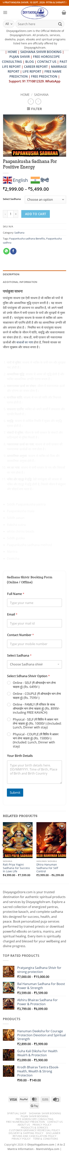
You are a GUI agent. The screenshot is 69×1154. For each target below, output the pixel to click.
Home (25, 95)
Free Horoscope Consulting (34, 1119)
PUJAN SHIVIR (19, 57)
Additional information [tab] (20, 282)
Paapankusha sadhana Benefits (27, 238)
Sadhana (41, 95)
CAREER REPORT (36, 67)
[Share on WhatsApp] (6, 251)
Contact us (55, 1121)
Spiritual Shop (16, 1113)
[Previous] (3, 852)
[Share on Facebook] (13, 251)
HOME (12, 52)
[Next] (66, 852)
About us (24, 1124)
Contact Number (20, 635)
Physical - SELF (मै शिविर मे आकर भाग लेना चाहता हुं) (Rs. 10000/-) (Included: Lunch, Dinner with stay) (37, 723)
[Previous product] (38, 101)
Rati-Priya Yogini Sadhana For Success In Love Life (16, 868)
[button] (5, 12)
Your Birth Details (20, 756)
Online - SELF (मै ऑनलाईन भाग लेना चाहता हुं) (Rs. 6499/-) (34, 685)
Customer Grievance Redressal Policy (34, 1130)
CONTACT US (46, 62)
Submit (15, 792)
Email (12, 614)
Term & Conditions (45, 1138)
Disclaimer (53, 1133)
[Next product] (31, 101)
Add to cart (35, 214)
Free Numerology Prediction (25, 1121)
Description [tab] (11, 274)
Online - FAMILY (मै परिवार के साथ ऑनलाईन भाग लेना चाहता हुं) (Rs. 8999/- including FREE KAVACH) (36, 708)
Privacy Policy (42, 1124)
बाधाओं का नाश (24, 342)
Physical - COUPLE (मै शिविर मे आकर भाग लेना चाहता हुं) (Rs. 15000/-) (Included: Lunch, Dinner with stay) (35, 740)
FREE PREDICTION (44, 76)
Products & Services (34, 1127)
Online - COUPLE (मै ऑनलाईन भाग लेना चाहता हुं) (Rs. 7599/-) (37, 696)
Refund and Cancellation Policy (34, 1136)
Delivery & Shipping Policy (26, 1133)
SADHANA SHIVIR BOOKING (41, 52)
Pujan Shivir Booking (34, 1116)
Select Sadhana (12, 199)
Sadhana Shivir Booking (45, 1113)
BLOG (30, 62)
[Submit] (60, 24)
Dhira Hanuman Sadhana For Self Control (47, 868)
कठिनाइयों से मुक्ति (17, 437)
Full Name (15, 594)
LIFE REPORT (32, 71)
